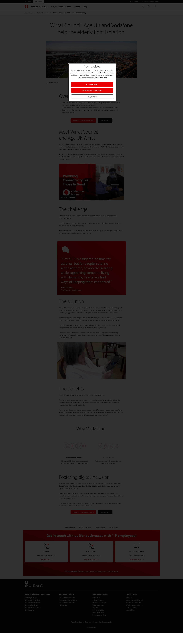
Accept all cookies (92, 84)
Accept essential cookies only (92, 90)
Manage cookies (92, 97)
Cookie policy (103, 77)
